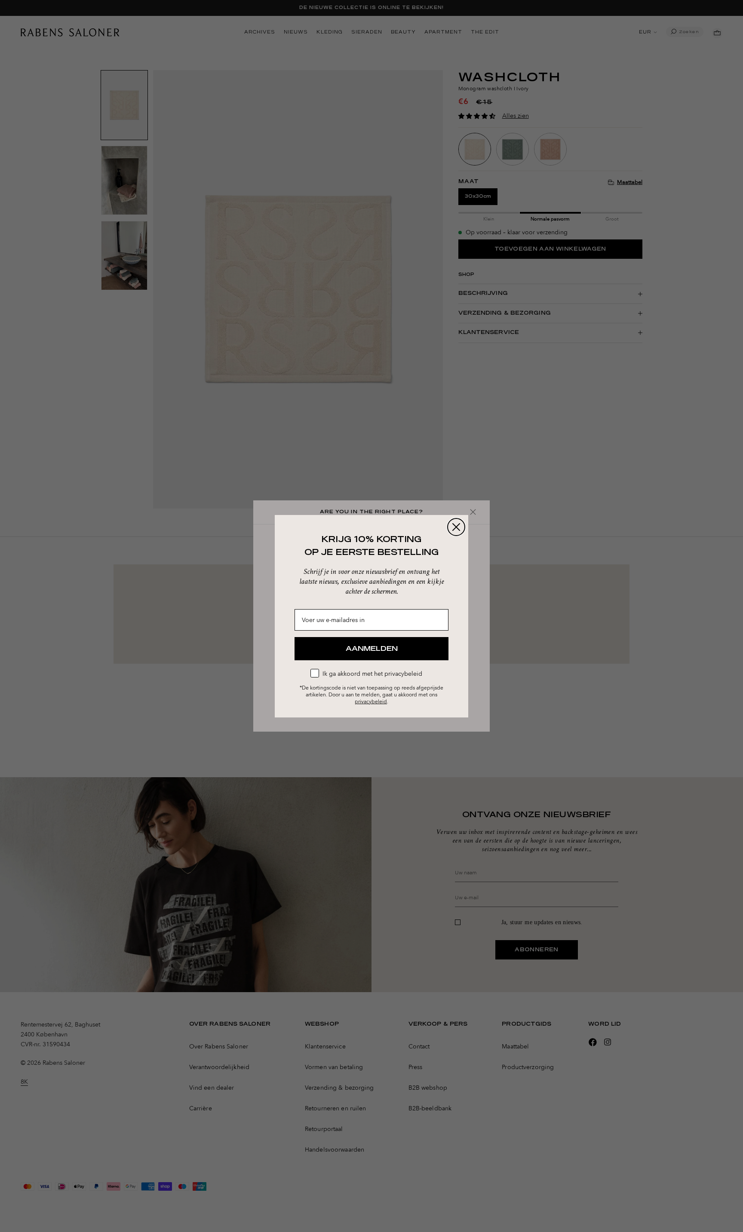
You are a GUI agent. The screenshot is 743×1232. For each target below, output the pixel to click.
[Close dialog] (456, 527)
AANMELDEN (372, 648)
